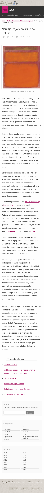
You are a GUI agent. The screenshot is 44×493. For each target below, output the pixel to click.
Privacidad (15, 489)
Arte (3, 15)
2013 (24, 460)
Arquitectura (7, 427)
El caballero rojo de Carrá (14, 394)
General (6, 439)
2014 (24, 457)
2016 (24, 453)
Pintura (9, 21)
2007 (24, 467)
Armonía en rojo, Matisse (14, 384)
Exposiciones (7, 436)
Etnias (5, 434)
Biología (10, 15)
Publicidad (35, 489)
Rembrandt (12, 231)
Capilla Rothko (10, 378)
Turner (32, 231)
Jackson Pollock (9, 205)
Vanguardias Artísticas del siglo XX (22, 21)
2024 (5, 453)
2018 (5, 467)
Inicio (3, 21)
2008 (24, 465)
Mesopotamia (27, 427)
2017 (5, 470)
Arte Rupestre (8, 429)
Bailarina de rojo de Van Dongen (17, 389)
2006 (24, 470)
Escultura (6, 432)
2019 (5, 465)
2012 (24, 462)
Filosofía (37, 15)
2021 (5, 460)
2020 (5, 462)
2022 (5, 457)
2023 (5, 455)
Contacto (25, 489)
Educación (27, 15)
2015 (24, 455)
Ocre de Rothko (10, 365)
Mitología (26, 429)
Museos (25, 432)
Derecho (18, 15)
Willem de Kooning (32, 202)
